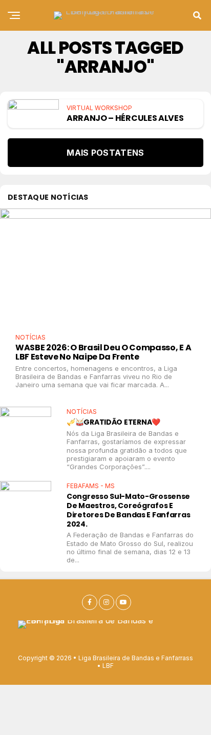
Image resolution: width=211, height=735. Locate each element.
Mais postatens (105, 153)
